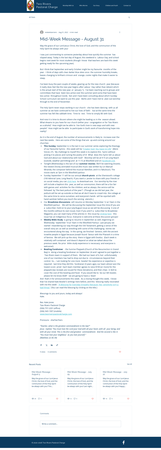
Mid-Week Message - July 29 (79, 373)
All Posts (32, 17)
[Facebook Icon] (123, 442)
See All (129, 364)
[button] (129, 17)
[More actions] (119, 32)
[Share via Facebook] (41, 345)
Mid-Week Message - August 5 (42, 373)
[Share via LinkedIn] (52, 345)
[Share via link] (57, 345)
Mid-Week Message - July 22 (115, 373)
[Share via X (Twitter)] (46, 345)
